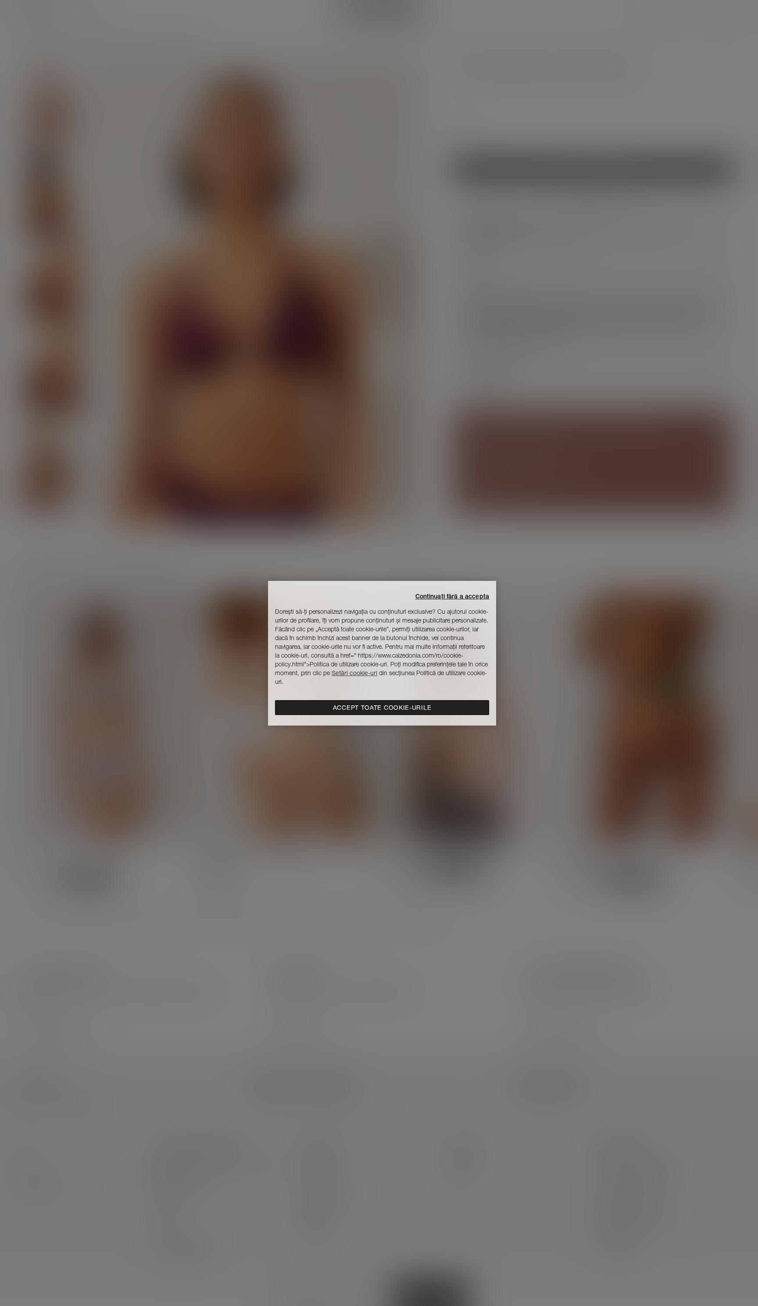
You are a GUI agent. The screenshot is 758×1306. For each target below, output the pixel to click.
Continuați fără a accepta (452, 596)
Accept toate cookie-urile (382, 708)
